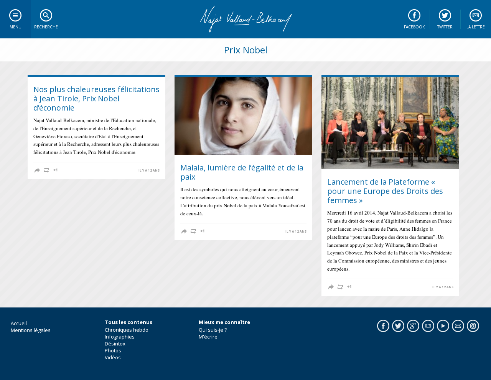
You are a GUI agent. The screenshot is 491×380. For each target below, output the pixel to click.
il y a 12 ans (149, 170)
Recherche (46, 27)
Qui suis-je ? (213, 329)
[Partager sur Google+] (55, 170)
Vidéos (113, 357)
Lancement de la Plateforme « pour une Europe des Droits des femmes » (385, 191)
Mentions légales (31, 330)
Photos (113, 350)
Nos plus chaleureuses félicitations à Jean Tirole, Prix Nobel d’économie (96, 98)
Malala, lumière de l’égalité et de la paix (241, 172)
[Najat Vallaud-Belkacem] (245, 19)
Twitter (445, 27)
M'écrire (208, 336)
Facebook (414, 27)
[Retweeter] (46, 170)
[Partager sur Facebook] (37, 170)
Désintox (115, 343)
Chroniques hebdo (126, 329)
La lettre (475, 27)
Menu (15, 27)
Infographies (120, 336)
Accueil (19, 323)
